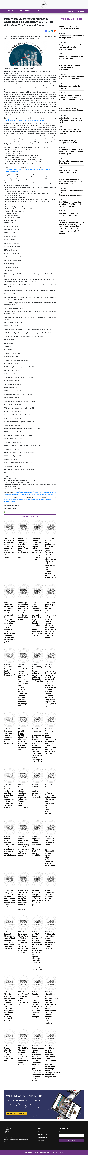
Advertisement (43, 1137)
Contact (41, 1140)
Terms (40, 1132)
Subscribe (71, 1140)
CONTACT (36, 11)
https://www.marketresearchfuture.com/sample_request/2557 (24, 120)
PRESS (27, 11)
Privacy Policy (42, 1135)
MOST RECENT (17, 11)
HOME (8, 11)
